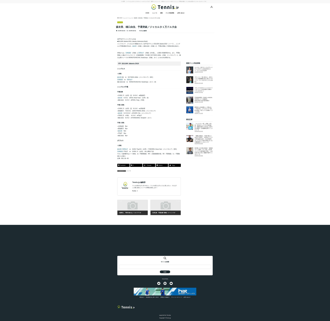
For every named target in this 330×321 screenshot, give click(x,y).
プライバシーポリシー (176, 297)
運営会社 (141, 297)
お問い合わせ (186, 297)
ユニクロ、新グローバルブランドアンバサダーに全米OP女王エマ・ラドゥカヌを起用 (204, 69)
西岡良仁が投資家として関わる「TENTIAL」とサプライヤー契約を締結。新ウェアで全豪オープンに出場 (204, 110)
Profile (134, 191)
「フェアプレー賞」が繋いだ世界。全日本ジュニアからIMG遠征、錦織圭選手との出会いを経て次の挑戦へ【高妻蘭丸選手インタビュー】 (204, 127)
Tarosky (169, 315)
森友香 (134, 46)
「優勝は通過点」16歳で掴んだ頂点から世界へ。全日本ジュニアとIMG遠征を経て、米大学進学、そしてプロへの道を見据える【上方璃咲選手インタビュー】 (204, 139)
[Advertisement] (199, 48)
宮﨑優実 (128, 53)
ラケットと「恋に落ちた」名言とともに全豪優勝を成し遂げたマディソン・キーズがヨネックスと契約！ (204, 79)
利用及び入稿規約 (164, 297)
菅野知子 (141, 53)
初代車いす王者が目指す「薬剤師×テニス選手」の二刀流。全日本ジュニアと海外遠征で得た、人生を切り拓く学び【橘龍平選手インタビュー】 (204, 151)
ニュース (129, 170)
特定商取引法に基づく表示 (152, 297)
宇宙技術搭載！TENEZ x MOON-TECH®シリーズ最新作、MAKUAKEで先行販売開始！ (203, 99)
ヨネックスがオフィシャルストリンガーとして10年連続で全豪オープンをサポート (204, 89)
